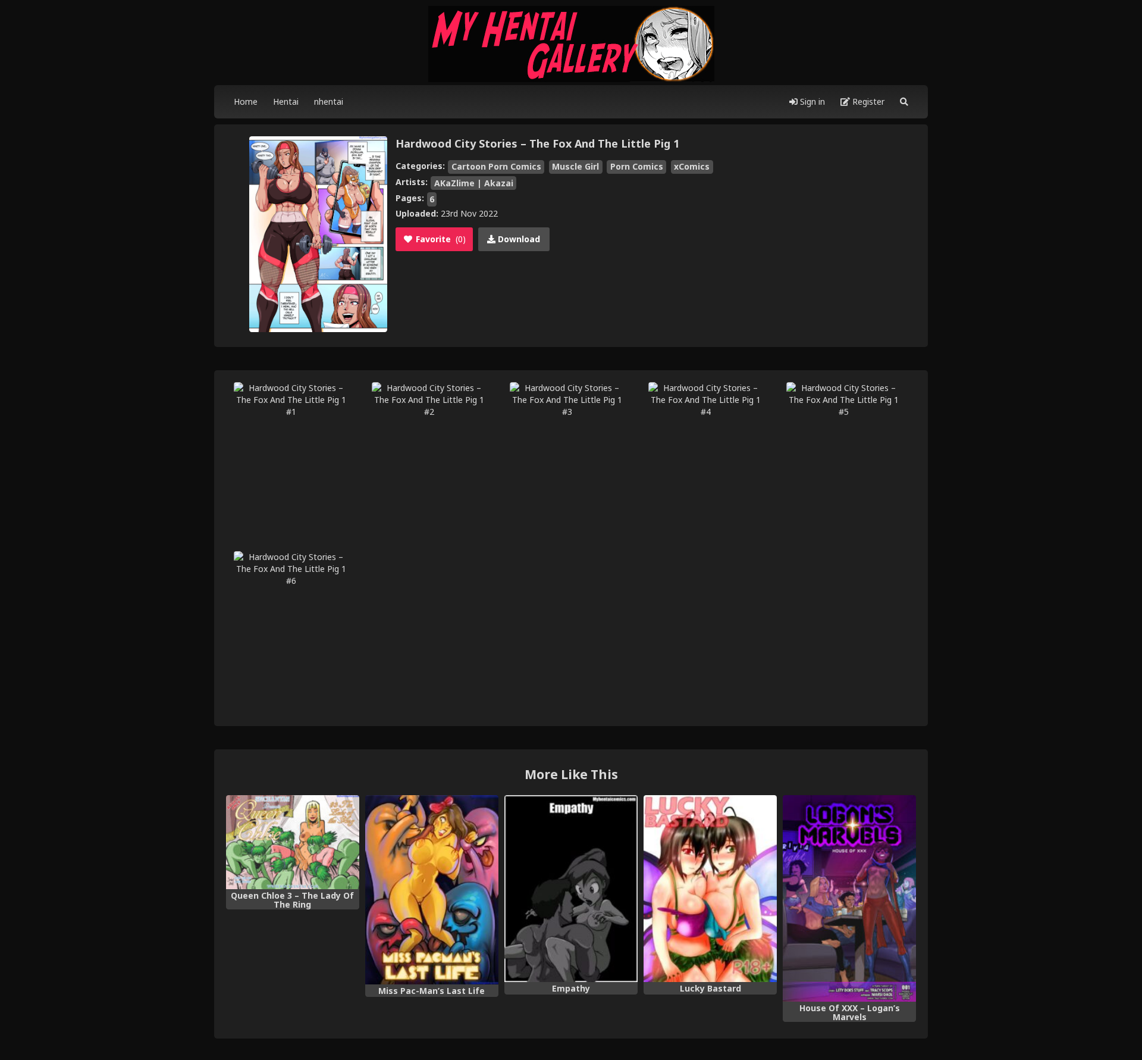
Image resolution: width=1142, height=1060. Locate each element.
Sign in (811, 101)
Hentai (286, 101)
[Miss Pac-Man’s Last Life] (431, 889)
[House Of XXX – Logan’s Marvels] (849, 898)
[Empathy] (571, 888)
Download (517, 239)
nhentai (328, 101)
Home (246, 101)
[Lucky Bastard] (710, 888)
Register (867, 101)
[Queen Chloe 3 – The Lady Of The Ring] (292, 842)
